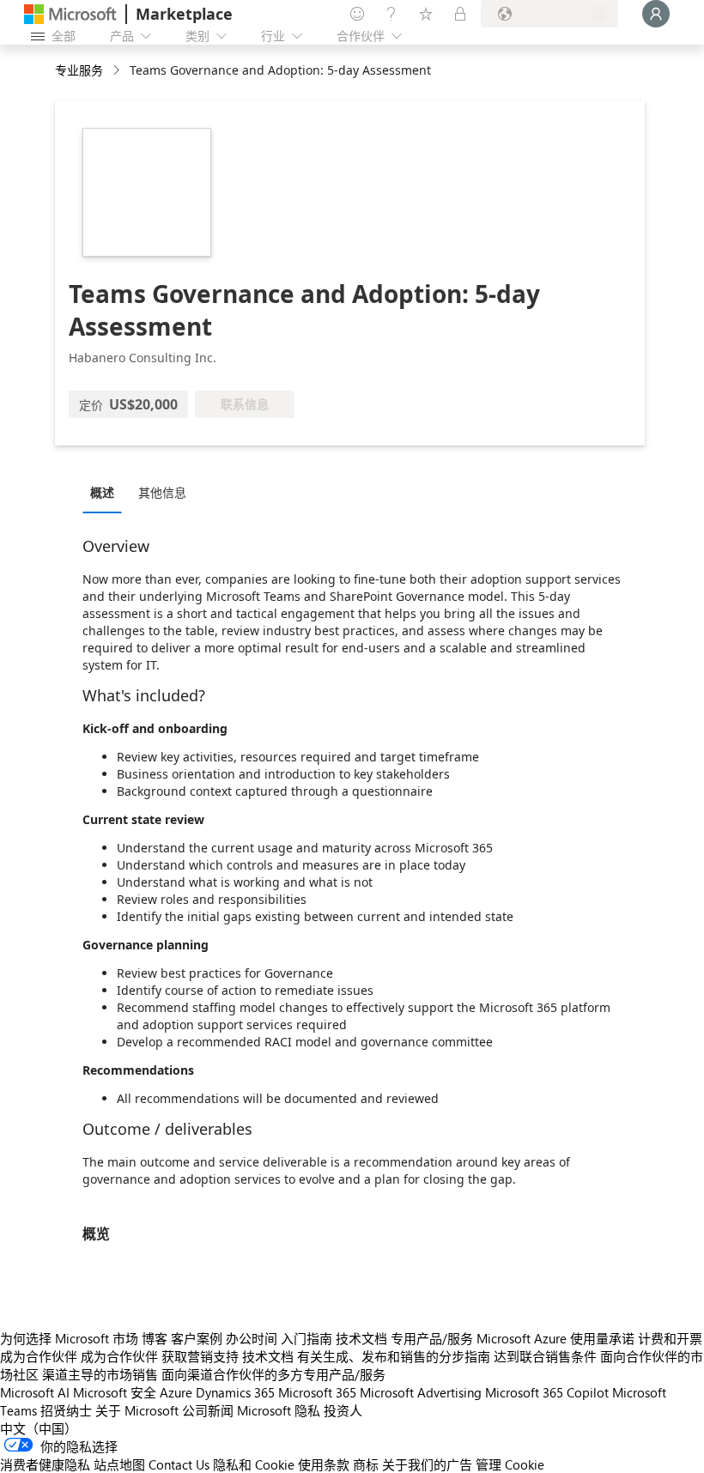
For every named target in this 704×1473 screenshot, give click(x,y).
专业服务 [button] (79, 70)
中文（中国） (38, 1428)
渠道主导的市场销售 (100, 1374)
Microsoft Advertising (421, 1392)
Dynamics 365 (235, 1392)
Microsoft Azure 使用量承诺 (555, 1338)
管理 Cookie (510, 1464)
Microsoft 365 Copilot (547, 1392)
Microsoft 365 (317, 1392)
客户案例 (196, 1338)
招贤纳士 (66, 1410)
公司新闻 (208, 1410)
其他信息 (162, 492)
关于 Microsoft (137, 1410)
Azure (176, 1392)
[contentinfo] (118, 70)
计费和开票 (670, 1338)
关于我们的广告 (427, 1464)
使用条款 (323, 1464)
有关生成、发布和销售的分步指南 (393, 1356)
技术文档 (361, 1338)
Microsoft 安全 (114, 1392)
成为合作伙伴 (38, 1356)
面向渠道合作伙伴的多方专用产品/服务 (273, 1374)
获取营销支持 (200, 1356)
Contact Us (179, 1464)
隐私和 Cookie (253, 1464)
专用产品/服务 (432, 1338)
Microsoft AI (35, 1392)
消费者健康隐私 (45, 1464)
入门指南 (306, 1338)
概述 (102, 492)
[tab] (106, 492)
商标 (366, 1464)
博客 (154, 1338)
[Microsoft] (70, 14)
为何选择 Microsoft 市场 (69, 1338)
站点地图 (119, 1464)
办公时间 (251, 1338)
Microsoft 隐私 (278, 1410)
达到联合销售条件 (545, 1356)
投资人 (343, 1410)
